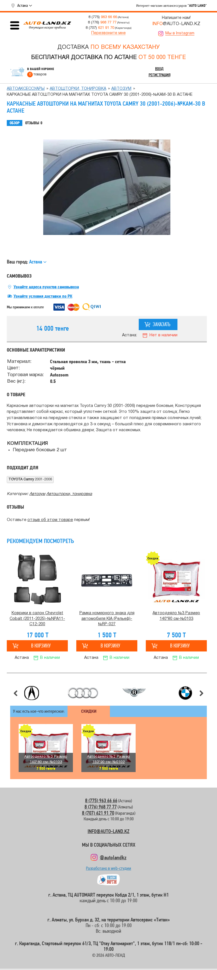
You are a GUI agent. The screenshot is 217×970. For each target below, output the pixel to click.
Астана (22, 5)
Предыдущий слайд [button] (15, 693)
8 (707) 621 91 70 (98, 813)
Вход (159, 68)
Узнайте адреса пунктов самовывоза (46, 287)
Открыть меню (14, 25)
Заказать (161, 324)
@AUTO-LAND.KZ (176, 24)
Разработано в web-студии (108, 869)
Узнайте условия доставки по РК (43, 296)
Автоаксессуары (26, 89)
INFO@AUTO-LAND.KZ (108, 831)
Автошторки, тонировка (78, 89)
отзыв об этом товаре (50, 520)
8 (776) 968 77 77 (100, 807)
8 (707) (100, 28)
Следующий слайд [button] (201, 693)
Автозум (121, 89)
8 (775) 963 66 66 (101, 800)
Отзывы (33, 123)
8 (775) (102, 17)
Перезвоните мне (108, 33)
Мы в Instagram (179, 33)
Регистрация (159, 75)
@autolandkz (113, 857)
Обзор (14, 123)
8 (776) (102, 22)
